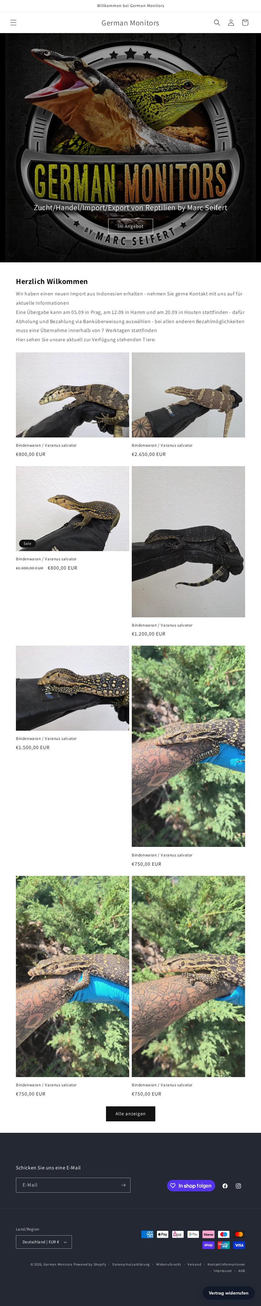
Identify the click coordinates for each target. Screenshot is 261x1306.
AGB (241, 1270)
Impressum (223, 1270)
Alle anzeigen (131, 1114)
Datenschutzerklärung (131, 1264)
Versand (194, 1264)
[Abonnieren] (123, 1185)
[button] (13, 23)
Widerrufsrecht (168, 1264)
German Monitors (58, 1264)
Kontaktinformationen (226, 1264)
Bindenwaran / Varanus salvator (46, 445)
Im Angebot (130, 226)
